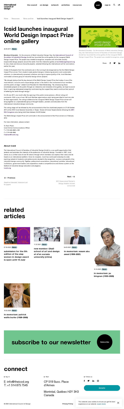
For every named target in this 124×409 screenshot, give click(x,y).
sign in (107, 5)
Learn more (101, 404)
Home (6, 19)
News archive (28, 19)
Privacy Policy (67, 404)
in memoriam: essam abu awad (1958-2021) (77, 252)
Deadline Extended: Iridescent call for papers (16, 184)
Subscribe (104, 342)
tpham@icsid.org (11, 134)
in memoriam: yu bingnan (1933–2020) (104, 274)
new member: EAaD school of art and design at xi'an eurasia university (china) (47, 252)
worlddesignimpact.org (66, 62)
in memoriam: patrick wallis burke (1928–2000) (16, 316)
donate (102, 388)
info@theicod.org (18, 381)
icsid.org (7, 168)
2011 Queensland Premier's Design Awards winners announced (65, 183)
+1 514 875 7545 (17, 385)
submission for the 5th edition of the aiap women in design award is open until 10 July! (16, 255)
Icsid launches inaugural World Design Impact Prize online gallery (56, 19)
